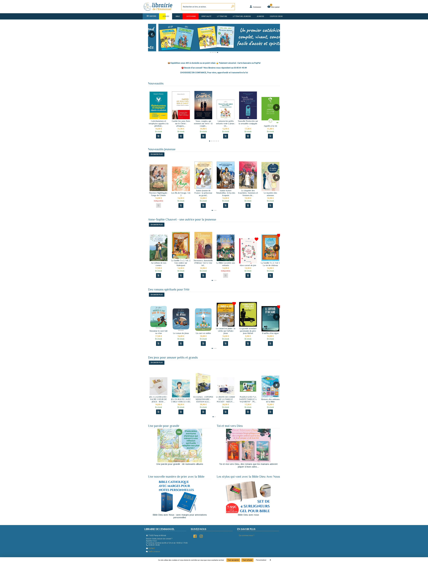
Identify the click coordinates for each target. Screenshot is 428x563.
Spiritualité (206, 16)
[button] (150, 40)
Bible (178, 16)
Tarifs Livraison (153, 551)
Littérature (222, 16)
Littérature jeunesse (242, 16)
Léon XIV (166, 16)
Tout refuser (247, 560)
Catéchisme (191, 16)
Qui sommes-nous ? (246, 535)
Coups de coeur (276, 16)
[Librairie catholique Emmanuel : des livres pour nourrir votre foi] (159, 12)
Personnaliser (261, 560)
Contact (150, 548)
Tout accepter (233, 560)
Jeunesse (260, 16)
